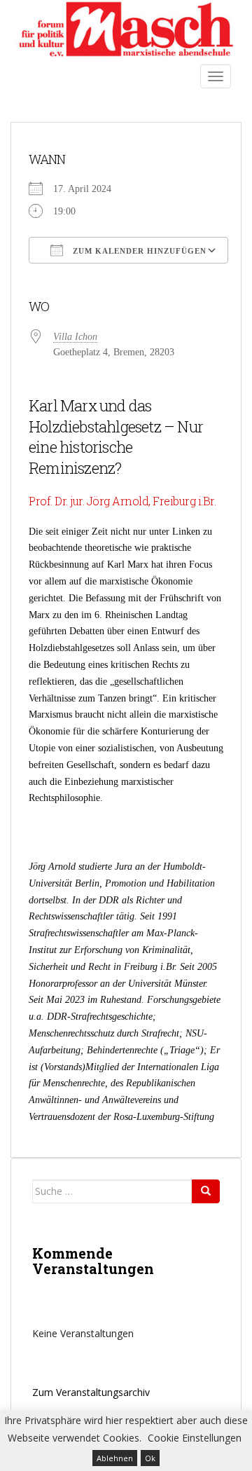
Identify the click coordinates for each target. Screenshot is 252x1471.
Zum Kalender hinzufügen (138, 251)
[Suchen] (206, 1191)
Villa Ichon (75, 336)
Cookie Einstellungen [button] (194, 1437)
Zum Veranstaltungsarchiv (91, 1392)
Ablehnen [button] (115, 1458)
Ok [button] (150, 1458)
